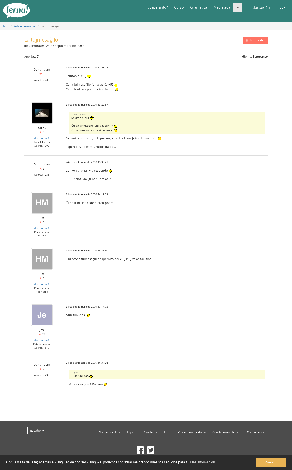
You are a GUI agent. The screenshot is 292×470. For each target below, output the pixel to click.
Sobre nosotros (110, 432)
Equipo (132, 432)
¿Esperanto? (158, 7)
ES (281, 7)
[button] (237, 7)
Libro (167, 432)
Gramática (198, 7)
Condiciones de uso (226, 432)
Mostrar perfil (42, 138)
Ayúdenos (151, 432)
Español (36, 430)
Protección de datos (192, 432)
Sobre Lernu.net (25, 26)
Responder (257, 40)
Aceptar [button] (271, 462)
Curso (179, 7)
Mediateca (222, 7)
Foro (6, 26)
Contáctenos (256, 432)
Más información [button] (202, 462)
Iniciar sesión (259, 7)
